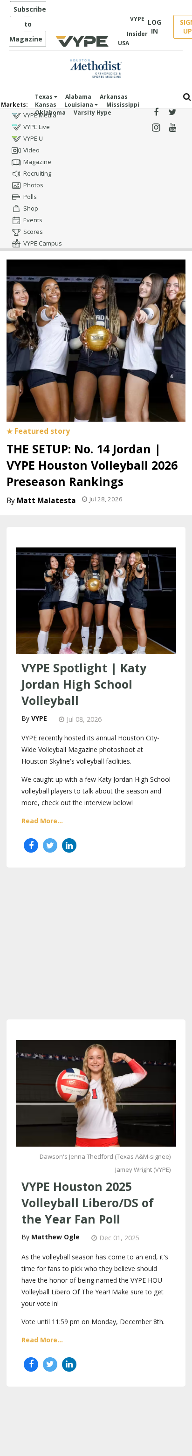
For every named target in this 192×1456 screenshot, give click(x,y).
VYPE (39, 718)
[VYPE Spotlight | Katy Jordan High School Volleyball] (96, 599)
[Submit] (187, 97)
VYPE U (33, 138)
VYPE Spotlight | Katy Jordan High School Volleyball (83, 684)
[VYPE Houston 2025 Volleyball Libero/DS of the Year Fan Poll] (96, 1092)
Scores (33, 231)
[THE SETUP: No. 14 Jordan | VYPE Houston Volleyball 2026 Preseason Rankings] (96, 339)
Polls (30, 196)
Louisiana (79, 105)
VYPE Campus (42, 243)
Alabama (78, 97)
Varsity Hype (92, 112)
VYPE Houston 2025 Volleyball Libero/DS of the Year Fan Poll (87, 1202)
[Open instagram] (156, 128)
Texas (44, 97)
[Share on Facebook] (31, 845)
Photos (33, 185)
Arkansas (114, 97)
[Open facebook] (156, 112)
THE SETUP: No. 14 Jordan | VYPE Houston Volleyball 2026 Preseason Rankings (92, 465)
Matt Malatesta (46, 501)
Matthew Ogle (55, 1236)
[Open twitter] (172, 112)
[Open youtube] (172, 128)
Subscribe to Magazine (27, 24)
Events (32, 220)
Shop (30, 208)
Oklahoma (50, 112)
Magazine (37, 161)
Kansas (45, 105)
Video (31, 150)
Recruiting (37, 173)
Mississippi (122, 105)
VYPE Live (36, 127)
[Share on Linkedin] (69, 845)
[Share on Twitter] (50, 845)
